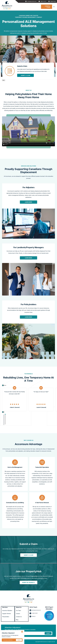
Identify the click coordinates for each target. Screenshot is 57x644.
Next (4, 80)
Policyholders (5, 616)
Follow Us (33, 616)
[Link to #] (22, 632)
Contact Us (19, 616)
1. (32, 613)
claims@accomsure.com (36, 610)
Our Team (18, 610)
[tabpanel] (14, 398)
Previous (4, 61)
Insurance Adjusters (7, 610)
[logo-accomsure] (7, 5)
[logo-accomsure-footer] (28, 595)
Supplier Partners (6, 613)
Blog (17, 619)
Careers (18, 613)
